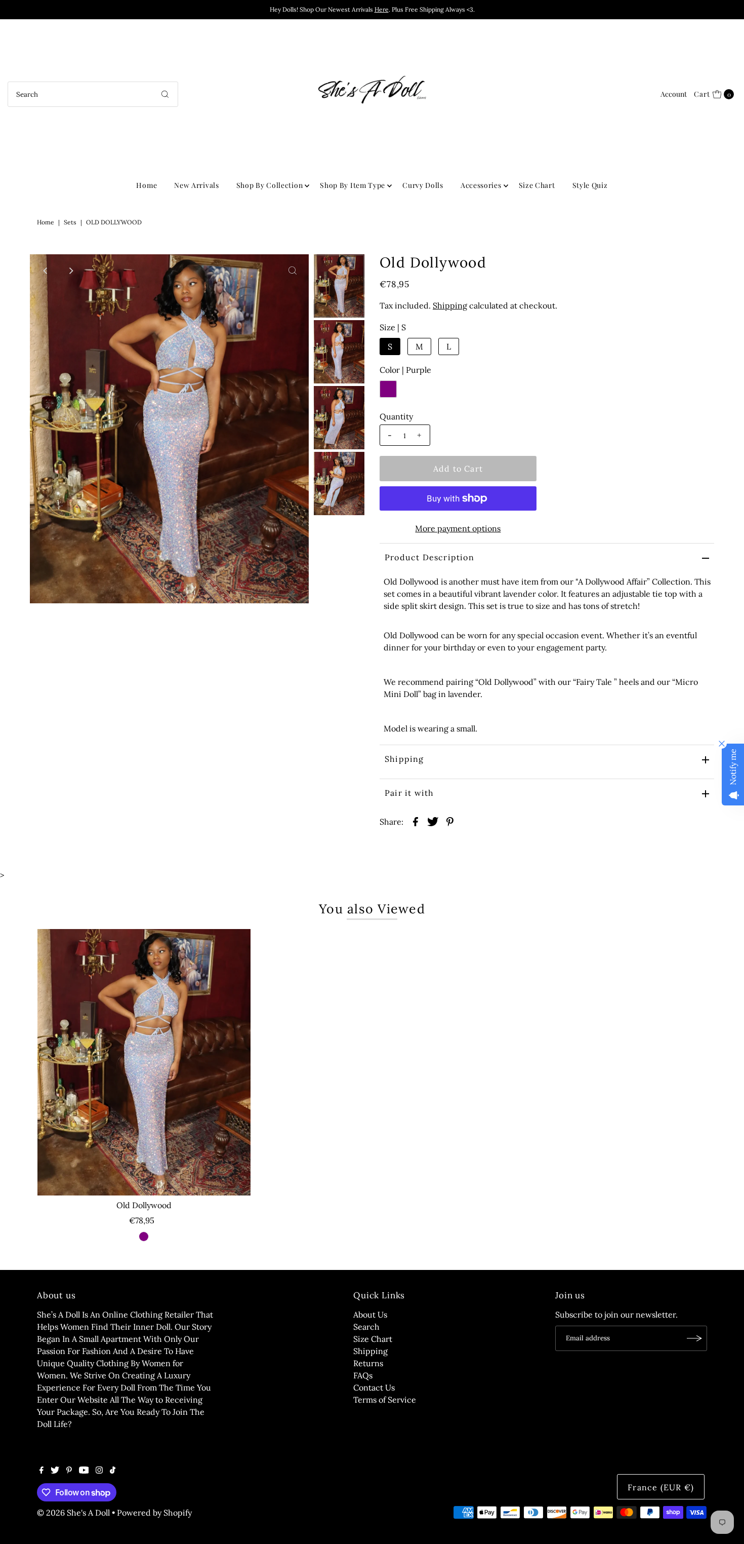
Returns (368, 1363)
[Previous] (46, 270)
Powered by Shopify (154, 1513)
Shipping (450, 305)
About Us (370, 1314)
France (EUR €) (661, 1487)
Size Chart (537, 185)
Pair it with (409, 793)
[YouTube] (84, 1470)
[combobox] (93, 94)
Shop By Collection (269, 185)
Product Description (429, 557)
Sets (70, 222)
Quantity (396, 416)
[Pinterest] (69, 1470)
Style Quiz (590, 185)
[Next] (71, 270)
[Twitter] (55, 1470)
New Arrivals (196, 185)
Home (146, 185)
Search (366, 1327)
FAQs (363, 1375)
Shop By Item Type (352, 185)
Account (673, 94)
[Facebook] (41, 1470)
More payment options (458, 528)
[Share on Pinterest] (450, 820)
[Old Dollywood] (144, 1062)
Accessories (481, 185)
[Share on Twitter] (432, 820)
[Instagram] (99, 1470)
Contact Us (374, 1387)
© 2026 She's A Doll (73, 1513)
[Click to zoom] (292, 270)
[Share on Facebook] (415, 820)
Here (382, 9)
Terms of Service (384, 1400)
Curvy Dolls (422, 185)
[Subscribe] (694, 1338)
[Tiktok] (112, 1470)
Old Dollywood (144, 1205)
